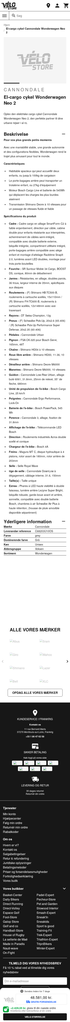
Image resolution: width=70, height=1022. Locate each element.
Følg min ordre (12, 823)
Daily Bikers (11, 899)
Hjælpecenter (12, 818)
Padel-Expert (45, 895)
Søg (19, 16)
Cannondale (24, 89)
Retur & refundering (16, 858)
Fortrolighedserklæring (18, 876)
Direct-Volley (11, 908)
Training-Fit (44, 930)
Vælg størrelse (35, 1016)
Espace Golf (11, 913)
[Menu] (4, 15)
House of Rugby (13, 935)
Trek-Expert (44, 935)
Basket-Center (12, 895)
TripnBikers (44, 944)
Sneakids (43, 921)
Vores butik (10, 880)
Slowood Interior (47, 908)
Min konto (9, 814)
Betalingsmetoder (14, 867)
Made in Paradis (14, 944)
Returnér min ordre (15, 827)
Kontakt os (35, 724)
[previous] (2, 661)
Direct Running (13, 904)
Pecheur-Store (46, 899)
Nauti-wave (10, 948)
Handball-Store (13, 930)
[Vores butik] (48, 6)
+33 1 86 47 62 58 (35, 736)
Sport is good (45, 926)
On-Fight (9, 953)
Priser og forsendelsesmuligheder (25, 872)
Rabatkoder (10, 832)
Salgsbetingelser (14, 854)
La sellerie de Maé (15, 939)
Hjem (7, 25)
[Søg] (13, 15)
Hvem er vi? (11, 845)
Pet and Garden (47, 904)
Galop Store (11, 921)
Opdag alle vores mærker (35, 692)
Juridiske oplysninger (17, 863)
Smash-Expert (46, 913)
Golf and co (10, 926)
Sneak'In (42, 917)
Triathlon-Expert (47, 939)
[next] (67, 661)
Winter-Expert (46, 948)
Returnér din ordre (35, 793)
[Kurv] (66, 6)
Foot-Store (10, 917)
